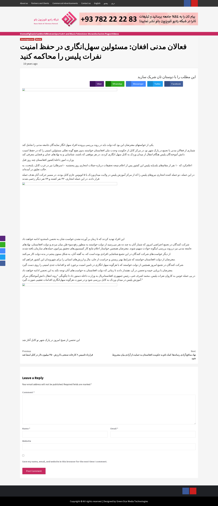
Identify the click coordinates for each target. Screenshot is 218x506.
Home (23, 33)
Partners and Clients (40, 3)
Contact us (86, 3)
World (43, 33)
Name (26, 428)
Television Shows (85, 33)
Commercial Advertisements (65, 3)
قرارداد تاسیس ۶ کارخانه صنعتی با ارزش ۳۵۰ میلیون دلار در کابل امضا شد (57, 353)
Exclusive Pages (103, 33)
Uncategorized (27, 39)
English (97, 3)
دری (113, 3)
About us (24, 3)
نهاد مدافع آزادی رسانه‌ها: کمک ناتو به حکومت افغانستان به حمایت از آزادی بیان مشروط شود (154, 355)
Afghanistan (33, 33)
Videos (115, 33)
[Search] (196, 36)
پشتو (106, 3)
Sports (58, 33)
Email (114, 428)
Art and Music (69, 33)
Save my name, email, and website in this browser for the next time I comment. (64, 461)
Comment (28, 392)
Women (50, 33)
